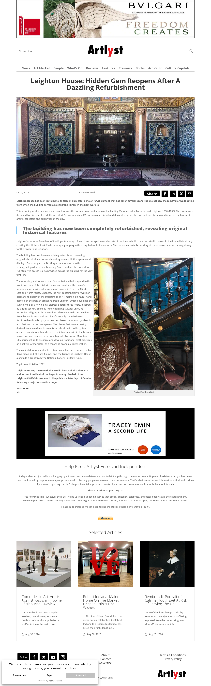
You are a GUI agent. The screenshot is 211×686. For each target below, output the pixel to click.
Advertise (105, 663)
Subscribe (25, 51)
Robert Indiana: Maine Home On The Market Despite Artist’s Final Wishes (101, 602)
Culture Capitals (177, 68)
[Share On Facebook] (165, 194)
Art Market (42, 68)
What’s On (74, 68)
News (26, 68)
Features (108, 68)
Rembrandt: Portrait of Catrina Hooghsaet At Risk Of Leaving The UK (166, 600)
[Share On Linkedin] (173, 194)
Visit (18, 392)
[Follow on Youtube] (53, 657)
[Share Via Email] (189, 194)
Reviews (92, 68)
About (105, 655)
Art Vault (155, 68)
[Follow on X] (44, 657)
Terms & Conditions (173, 655)
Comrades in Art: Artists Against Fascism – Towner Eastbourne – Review (42, 600)
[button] (191, 51)
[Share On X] (181, 194)
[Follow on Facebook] (34, 657)
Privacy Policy (173, 659)
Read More (22, 388)
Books (140, 68)
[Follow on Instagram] (63, 657)
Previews (125, 68)
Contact (105, 659)
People (59, 68)
